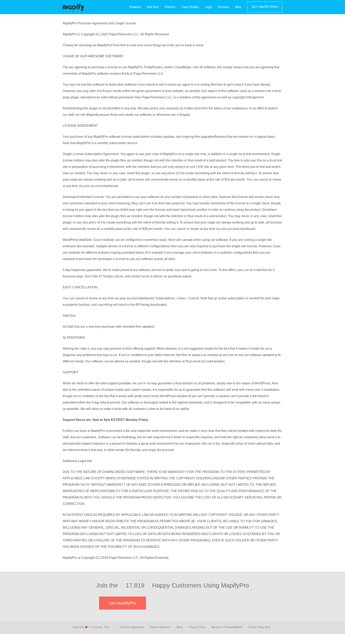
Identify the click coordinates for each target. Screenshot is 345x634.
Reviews (223, 7)
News (179, 627)
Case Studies (190, 7)
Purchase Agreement (132, 627)
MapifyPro (73, 7)
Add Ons (153, 7)
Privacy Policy (197, 627)
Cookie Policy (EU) (259, 627)
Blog (238, 7)
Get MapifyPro (265, 7)
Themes (170, 7)
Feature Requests (160, 627)
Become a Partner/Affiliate (227, 627)
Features (135, 7)
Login (208, 7)
